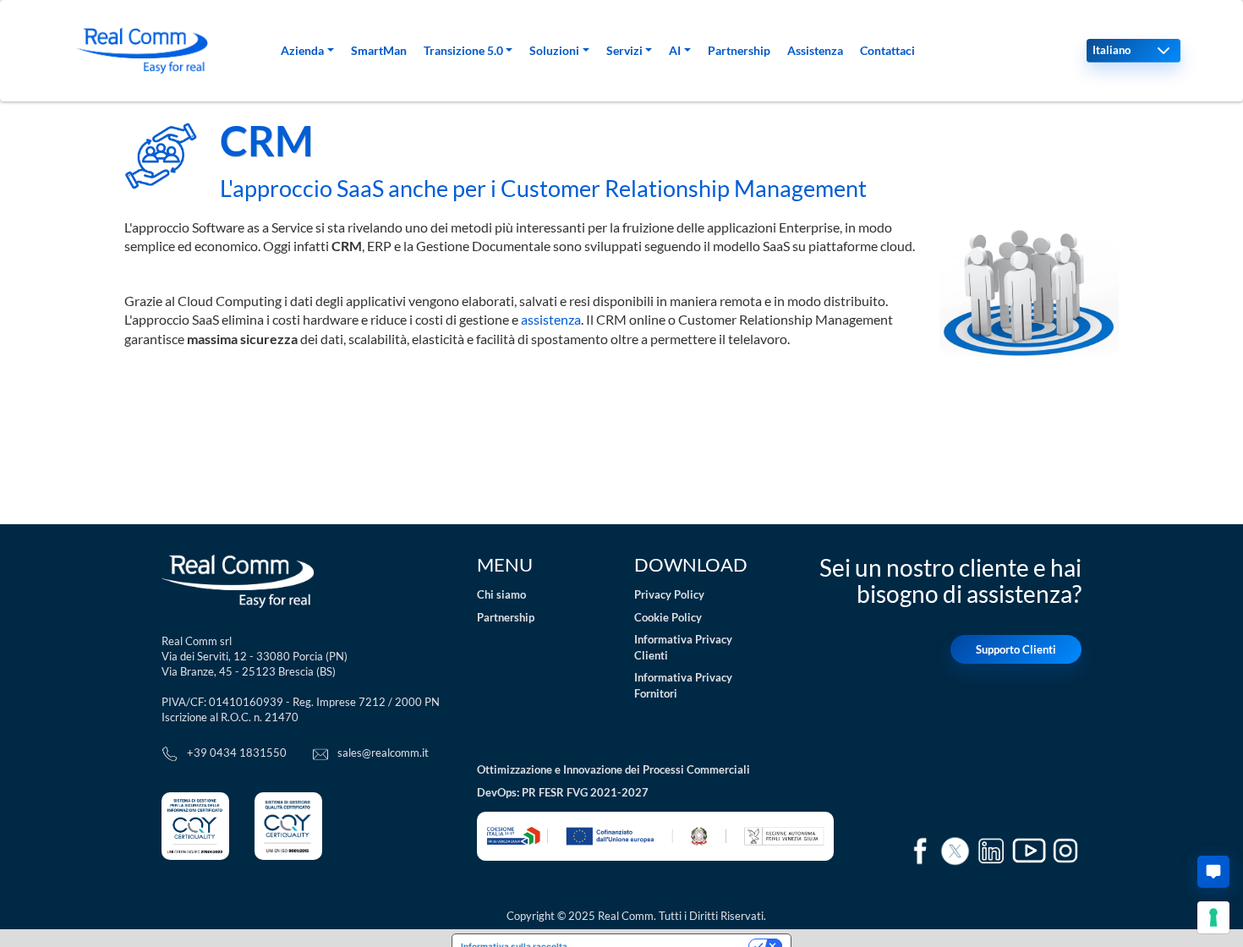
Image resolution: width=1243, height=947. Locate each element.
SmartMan (379, 50)
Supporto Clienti (1016, 649)
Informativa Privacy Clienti (683, 647)
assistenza (551, 319)
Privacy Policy (669, 594)
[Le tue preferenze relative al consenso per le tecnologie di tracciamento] (1213, 917)
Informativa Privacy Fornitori (683, 685)
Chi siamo (501, 594)
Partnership (739, 50)
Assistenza (815, 50)
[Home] (142, 51)
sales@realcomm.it (383, 752)
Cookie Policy (668, 617)
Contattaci (887, 50)
